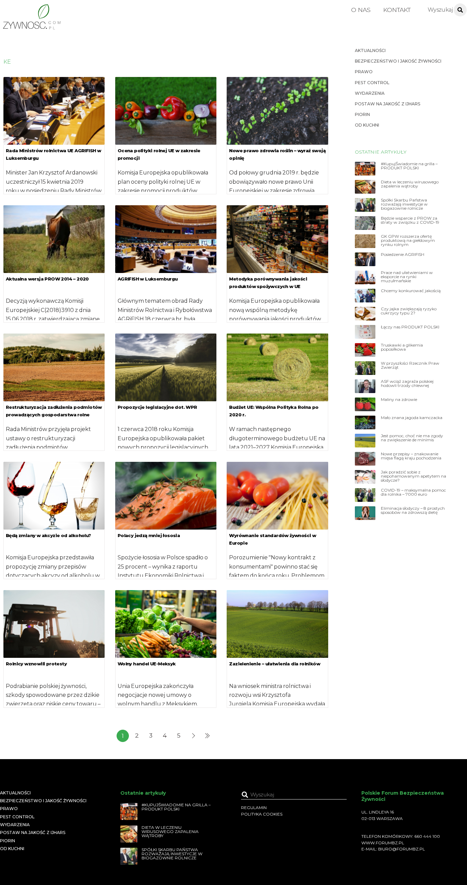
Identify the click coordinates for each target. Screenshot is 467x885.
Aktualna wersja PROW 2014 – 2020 (47, 279)
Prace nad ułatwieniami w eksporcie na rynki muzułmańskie (407, 277)
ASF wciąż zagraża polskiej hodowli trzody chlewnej (407, 383)
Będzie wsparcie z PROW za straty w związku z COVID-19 (410, 220)
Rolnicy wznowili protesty (36, 663)
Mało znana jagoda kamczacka (411, 418)
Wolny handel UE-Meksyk (147, 663)
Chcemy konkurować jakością (411, 291)
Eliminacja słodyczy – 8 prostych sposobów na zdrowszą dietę (413, 510)
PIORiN (362, 114)
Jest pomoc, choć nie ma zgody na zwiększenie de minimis (412, 438)
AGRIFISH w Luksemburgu (148, 279)
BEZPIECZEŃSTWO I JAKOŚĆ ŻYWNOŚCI (398, 61)
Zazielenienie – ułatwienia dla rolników (274, 663)
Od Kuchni (367, 125)
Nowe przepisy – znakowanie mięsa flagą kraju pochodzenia (411, 456)
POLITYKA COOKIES (261, 814)
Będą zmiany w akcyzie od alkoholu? (48, 535)
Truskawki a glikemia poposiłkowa (402, 347)
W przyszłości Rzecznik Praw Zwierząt (410, 365)
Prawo (364, 71)
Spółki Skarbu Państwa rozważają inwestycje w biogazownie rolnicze (404, 204)
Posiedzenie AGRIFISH (402, 254)
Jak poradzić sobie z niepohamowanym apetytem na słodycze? (413, 476)
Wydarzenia (370, 93)
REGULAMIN (254, 807)
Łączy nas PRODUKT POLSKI (410, 327)
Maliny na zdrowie (399, 400)
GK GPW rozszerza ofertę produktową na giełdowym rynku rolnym (408, 240)
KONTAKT (397, 9)
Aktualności (370, 50)
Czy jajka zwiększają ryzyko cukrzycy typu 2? (409, 311)
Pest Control (372, 82)
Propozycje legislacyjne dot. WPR (157, 407)
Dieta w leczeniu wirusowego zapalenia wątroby (410, 184)
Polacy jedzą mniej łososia (149, 535)
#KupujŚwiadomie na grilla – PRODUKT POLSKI (409, 166)
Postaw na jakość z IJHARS (387, 103)
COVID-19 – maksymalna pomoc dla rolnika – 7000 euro (413, 492)
